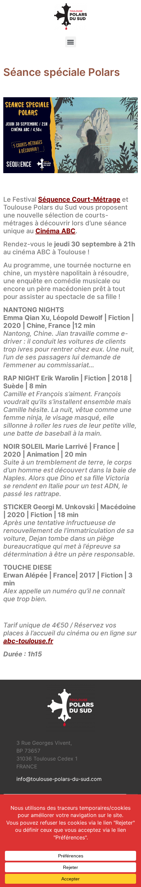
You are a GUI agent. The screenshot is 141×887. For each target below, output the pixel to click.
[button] (70, 41)
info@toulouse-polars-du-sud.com (59, 779)
